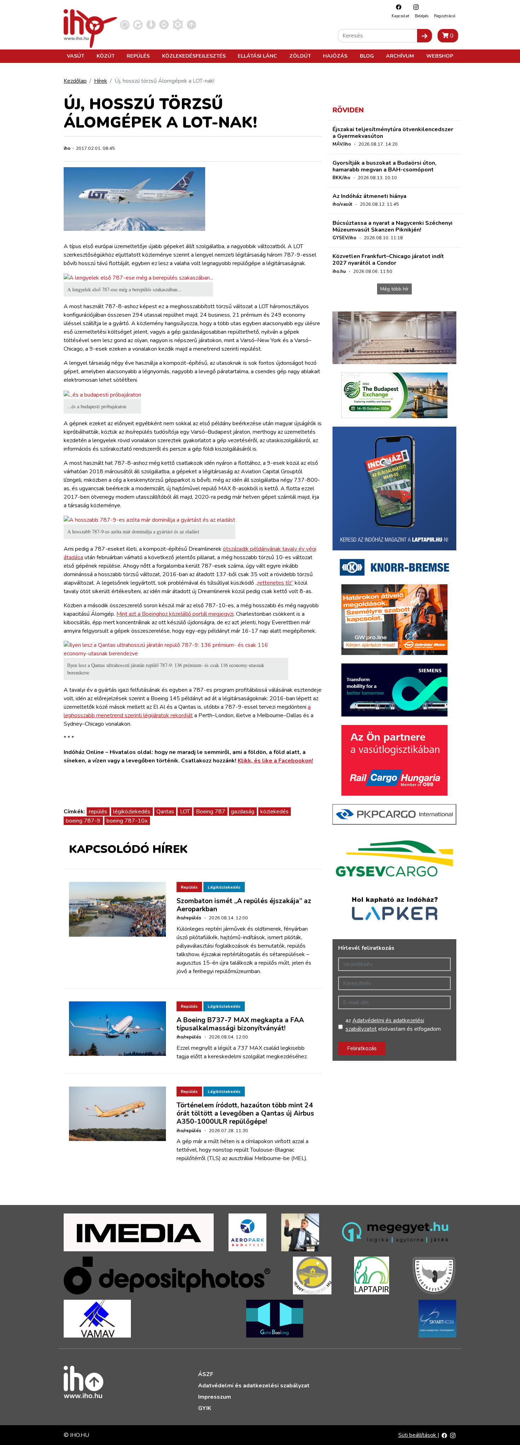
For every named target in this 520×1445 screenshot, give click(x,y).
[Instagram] (414, 7)
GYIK (204, 1408)
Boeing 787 (210, 811)
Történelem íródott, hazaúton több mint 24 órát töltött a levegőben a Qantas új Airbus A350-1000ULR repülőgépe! (245, 1113)
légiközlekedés (131, 811)
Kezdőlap (75, 81)
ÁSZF (205, 1374)
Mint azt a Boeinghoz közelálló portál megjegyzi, (175, 614)
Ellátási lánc (257, 55)
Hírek (100, 81)
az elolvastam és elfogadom (393, 1025)
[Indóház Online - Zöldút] (164, 24)
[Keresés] (424, 35)
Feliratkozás (362, 1048)
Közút (106, 55)
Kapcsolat (400, 16)
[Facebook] (397, 7)
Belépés (421, 16)
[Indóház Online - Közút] (138, 24)
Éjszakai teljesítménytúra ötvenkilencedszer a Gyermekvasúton (393, 132)
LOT (185, 811)
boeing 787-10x (127, 821)
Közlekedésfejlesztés (194, 55)
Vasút (75, 55)
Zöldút (300, 55)
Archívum (400, 55)
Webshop (439, 55)
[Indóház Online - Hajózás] (177, 24)
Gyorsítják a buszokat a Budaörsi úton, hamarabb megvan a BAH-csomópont (385, 166)
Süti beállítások (418, 1435)
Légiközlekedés (224, 887)
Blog (367, 55)
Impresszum (214, 1397)
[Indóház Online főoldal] (191, 24)
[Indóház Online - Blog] (151, 24)
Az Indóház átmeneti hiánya (369, 196)
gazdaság (242, 811)
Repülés (138, 55)
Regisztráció (444, 16)
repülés (98, 811)
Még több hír (394, 289)
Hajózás (335, 55)
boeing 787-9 (83, 821)
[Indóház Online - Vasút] (124, 24)
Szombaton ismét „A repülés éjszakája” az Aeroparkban (244, 905)
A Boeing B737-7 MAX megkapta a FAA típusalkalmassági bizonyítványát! (240, 1024)
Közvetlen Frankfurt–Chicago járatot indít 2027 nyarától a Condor (388, 259)
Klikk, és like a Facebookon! (275, 761)
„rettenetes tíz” (274, 583)
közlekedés (274, 811)
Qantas (165, 811)
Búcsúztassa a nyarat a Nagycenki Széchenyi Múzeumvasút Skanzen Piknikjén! (392, 226)
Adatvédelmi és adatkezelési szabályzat (254, 1386)
